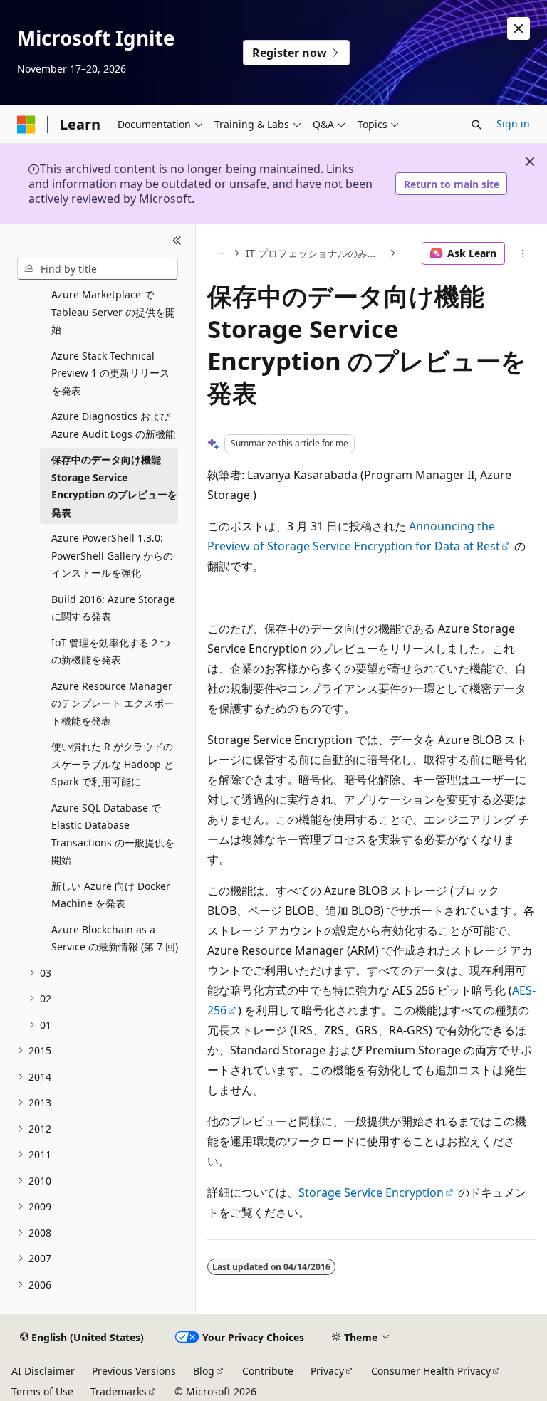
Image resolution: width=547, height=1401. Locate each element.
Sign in (513, 123)
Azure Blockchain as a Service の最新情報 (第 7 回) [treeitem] (114, 938)
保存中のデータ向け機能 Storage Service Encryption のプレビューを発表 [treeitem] (114, 486)
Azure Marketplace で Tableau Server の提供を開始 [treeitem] (113, 312)
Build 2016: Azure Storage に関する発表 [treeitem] (113, 608)
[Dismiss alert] (518, 28)
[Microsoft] (26, 124)
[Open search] (476, 124)
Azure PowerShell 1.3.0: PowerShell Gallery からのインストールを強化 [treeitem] (112, 555)
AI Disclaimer (43, 1371)
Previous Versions (134, 1371)
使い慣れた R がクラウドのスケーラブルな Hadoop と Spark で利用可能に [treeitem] (112, 764)
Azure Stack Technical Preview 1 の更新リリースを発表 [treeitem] (110, 373)
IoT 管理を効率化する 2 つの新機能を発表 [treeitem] (110, 651)
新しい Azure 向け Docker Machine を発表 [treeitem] (110, 895)
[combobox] (97, 269)
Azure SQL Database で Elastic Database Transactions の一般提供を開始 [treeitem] (112, 834)
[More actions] (523, 253)
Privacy (327, 1371)
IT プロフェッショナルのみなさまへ (316, 253)
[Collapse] (177, 240)
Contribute (267, 1371)
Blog (203, 1371)
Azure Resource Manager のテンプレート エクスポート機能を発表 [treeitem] (112, 703)
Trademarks (118, 1391)
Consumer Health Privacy (431, 1371)
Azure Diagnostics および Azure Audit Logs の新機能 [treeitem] (113, 425)
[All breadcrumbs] (219, 253)
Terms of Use (42, 1391)
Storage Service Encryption (371, 1192)
